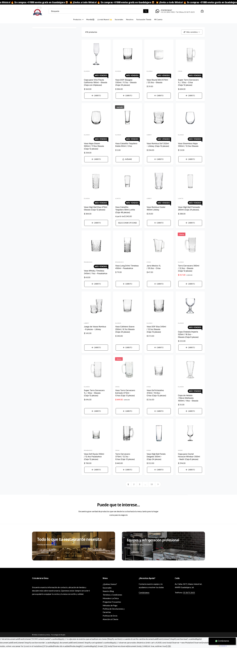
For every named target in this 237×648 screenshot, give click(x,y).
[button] (202, 11)
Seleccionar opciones (127, 223)
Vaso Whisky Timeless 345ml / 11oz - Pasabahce (95, 272)
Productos (77, 19)
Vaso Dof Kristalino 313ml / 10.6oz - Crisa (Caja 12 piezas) (156, 393)
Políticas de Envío (110, 616)
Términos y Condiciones (112, 595)
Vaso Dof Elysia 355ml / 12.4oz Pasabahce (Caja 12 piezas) (94, 456)
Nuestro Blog (108, 591)
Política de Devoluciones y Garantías (114, 610)
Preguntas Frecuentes (112, 602)
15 (152, 484)
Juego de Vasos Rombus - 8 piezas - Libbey (95, 327)
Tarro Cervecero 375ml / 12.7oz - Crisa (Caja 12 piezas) (125, 456)
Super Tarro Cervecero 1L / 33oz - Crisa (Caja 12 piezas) (188, 82)
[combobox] (99, 11)
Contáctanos (144, 592)
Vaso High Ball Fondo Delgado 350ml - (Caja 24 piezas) (156, 456)
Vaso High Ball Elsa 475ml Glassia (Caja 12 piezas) (95, 208)
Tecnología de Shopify (58, 635)
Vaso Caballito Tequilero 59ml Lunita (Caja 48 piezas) (125, 210)
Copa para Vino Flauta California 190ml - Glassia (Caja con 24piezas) (95, 82)
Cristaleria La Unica (44, 635)
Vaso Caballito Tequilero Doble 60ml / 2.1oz (126, 144)
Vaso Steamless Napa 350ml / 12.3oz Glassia (188, 144)
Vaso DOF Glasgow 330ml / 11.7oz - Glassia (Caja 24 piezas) (126, 82)
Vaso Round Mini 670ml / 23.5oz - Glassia (157, 81)
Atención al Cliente (110, 619)
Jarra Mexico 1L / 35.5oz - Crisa (154, 267)
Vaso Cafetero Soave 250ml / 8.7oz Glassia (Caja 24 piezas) (125, 329)
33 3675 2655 (189, 592)
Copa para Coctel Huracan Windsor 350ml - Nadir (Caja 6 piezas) (189, 456)
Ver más (45, 552)
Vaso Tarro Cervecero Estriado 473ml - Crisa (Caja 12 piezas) (125, 393)
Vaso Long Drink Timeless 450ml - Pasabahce (127, 267)
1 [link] (128, 484)
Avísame (128, 159)
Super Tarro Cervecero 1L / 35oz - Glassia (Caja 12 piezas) (94, 393)
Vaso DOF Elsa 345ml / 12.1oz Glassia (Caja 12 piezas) (156, 329)
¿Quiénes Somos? (110, 584)
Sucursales (107, 588)
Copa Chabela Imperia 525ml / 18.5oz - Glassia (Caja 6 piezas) (188, 334)
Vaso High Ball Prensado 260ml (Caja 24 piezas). (189, 208)
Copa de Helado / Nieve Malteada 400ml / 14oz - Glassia (188, 398)
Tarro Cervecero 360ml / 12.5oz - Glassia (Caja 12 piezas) (188, 268)
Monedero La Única (111, 598)
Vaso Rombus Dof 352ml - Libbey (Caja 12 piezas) (158, 144)
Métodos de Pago (110, 605)
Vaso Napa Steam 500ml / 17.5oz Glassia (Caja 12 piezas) (94, 146)
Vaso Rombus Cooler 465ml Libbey (156, 208)
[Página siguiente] (158, 484)
